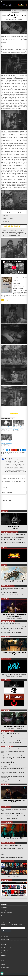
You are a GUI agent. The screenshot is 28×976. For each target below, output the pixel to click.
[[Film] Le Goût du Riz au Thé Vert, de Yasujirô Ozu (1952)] (18, 423)
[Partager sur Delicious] (25, 450)
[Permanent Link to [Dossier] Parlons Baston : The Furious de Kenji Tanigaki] (14, 644)
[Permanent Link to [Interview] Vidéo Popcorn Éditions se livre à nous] (14, 666)
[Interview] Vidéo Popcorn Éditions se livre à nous (14, 675)
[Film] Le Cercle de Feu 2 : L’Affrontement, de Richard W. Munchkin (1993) (14, 615)
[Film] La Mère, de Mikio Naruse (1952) (14, 16)
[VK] (24, 7)
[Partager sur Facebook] (9, 450)
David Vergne (8, 728)
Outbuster (3, 955)
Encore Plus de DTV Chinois (8, 843)
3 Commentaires (19, 676)
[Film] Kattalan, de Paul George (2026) (14, 726)
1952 (7, 452)
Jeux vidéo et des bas (6, 947)
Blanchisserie (14, 452)
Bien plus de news (6, 807)
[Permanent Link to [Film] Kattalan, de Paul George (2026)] (14, 718)
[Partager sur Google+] (12, 450)
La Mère (10, 453)
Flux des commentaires (6, 912)
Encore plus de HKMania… (7, 731)
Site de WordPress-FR (6, 915)
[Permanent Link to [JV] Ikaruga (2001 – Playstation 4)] (14, 573)
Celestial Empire (5, 939)
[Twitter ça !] (7, 450)
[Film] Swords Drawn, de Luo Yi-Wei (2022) (11, 845)
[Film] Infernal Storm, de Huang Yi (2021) (14, 838)
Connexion (4, 907)
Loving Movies (4, 950)
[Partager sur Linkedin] (23, 450)
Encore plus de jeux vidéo (7, 586)
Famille (2, 453)
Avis (10, 452)
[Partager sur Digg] (20, 450)
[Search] (26, 7)
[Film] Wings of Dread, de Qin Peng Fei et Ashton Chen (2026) (14, 853)
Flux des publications (6, 909)
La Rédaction (4, 966)
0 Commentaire (18, 803)
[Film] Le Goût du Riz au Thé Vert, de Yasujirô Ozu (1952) (18, 428)
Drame (23, 452)
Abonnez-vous (6, 930)
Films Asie (15, 12)
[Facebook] (22, 7)
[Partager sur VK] (18, 450)
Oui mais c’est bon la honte (8, 621)
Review (18, 453)
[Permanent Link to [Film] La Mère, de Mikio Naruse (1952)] (14, 27)
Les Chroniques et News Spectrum (9, 532)
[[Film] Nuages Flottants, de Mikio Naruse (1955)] (6, 423)
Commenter (20, 19)
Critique (19, 452)
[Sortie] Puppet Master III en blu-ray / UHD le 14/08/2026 (14, 801)
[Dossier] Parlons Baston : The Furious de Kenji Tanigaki (14, 653)
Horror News (4, 944)
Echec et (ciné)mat (5, 942)
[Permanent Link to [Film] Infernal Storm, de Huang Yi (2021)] (14, 830)
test (21, 453)
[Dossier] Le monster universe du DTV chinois (12, 857)
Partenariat (3, 968)
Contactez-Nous (5, 963)
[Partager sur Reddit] (16, 450)
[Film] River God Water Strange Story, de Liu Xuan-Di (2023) (13, 849)
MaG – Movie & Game (6, 952)
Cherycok (8, 618)
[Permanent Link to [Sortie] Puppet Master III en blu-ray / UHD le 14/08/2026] (14, 792)
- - (14, 529)
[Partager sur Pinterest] (14, 450)
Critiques (11, 12)
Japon (18, 12)
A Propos (3, 964)
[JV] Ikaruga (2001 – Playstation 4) (14, 581)
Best (7, 19)
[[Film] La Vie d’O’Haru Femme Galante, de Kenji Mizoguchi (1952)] (6, 437)
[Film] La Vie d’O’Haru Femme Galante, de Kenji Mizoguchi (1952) (6, 442)
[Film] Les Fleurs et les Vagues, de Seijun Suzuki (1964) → (14, 481)
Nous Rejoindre (5, 967)
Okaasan (14, 453)
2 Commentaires (19, 618)
